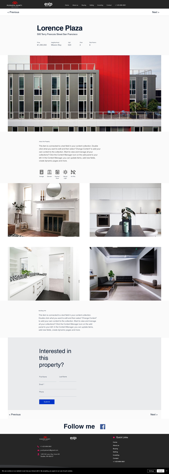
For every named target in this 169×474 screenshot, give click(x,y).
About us (116, 445)
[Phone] (38, 446)
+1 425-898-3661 (119, 461)
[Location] (38, 454)
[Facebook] (102, 426)
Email (41, 384)
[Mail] (38, 450)
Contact (115, 458)
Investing (116, 455)
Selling (115, 452)
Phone (41, 392)
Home (115, 442)
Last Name (63, 376)
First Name (43, 376)
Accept (160, 471)
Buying (115, 449)
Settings (151, 471)
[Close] (166, 470)
